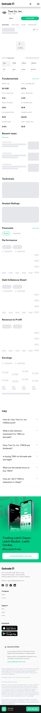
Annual (6, 233)
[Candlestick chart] (37, 29)
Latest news (15, 25)
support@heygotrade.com (16, 661)
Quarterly (16, 233)
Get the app (32, 709)
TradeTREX (30, 18)
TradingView (10, 58)
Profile (23, 25)
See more (35, 78)
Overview (5, 25)
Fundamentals (32, 25)
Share (11, 18)
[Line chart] (34, 29)
